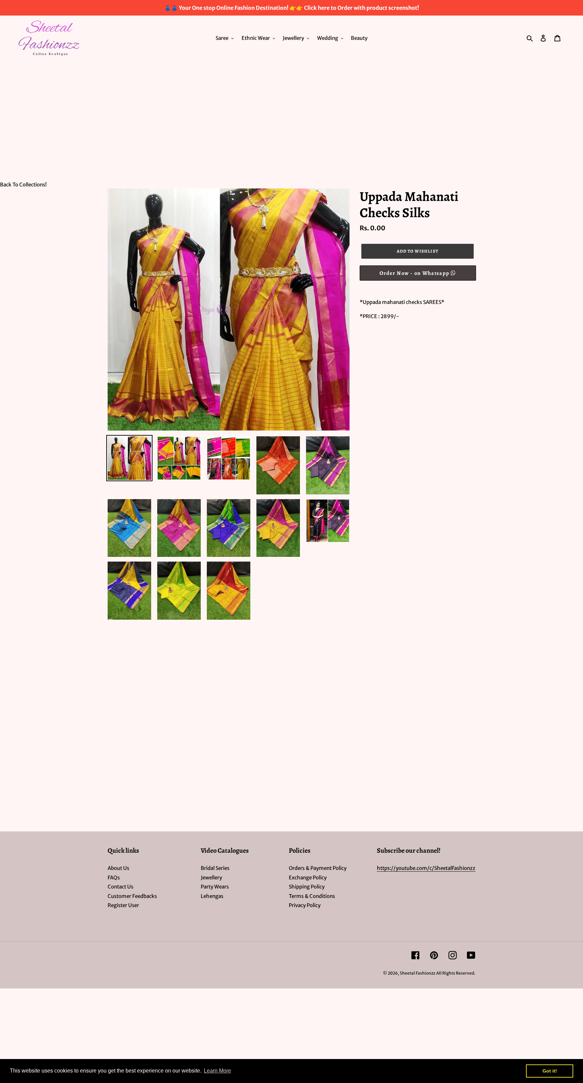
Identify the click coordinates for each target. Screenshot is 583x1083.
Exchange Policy (308, 877)
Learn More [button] (217, 1071)
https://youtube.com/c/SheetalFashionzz (426, 868)
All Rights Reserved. (455, 973)
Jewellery (211, 877)
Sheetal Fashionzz (417, 973)
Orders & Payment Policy (317, 868)
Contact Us (120, 886)
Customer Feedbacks (132, 896)
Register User (123, 905)
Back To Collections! (23, 184)
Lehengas (212, 896)
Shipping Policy (307, 886)
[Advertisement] (291, 112)
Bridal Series (215, 868)
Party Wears (215, 886)
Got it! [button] (550, 1071)
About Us (118, 868)
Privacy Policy (305, 905)
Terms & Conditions (312, 896)
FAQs (114, 877)
